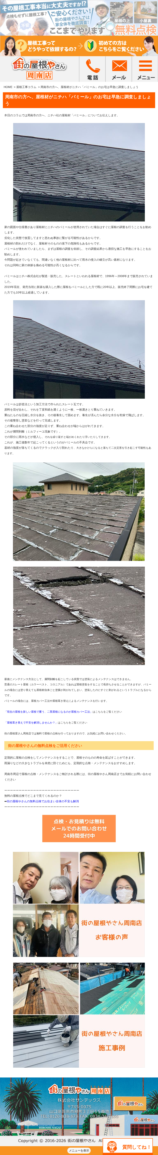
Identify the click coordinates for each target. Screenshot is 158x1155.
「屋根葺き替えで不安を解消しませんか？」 (31, 722)
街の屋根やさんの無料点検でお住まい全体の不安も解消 (43, 801)
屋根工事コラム (26, 87)
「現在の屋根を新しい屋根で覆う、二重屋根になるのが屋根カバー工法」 (48, 711)
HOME (8, 87)
